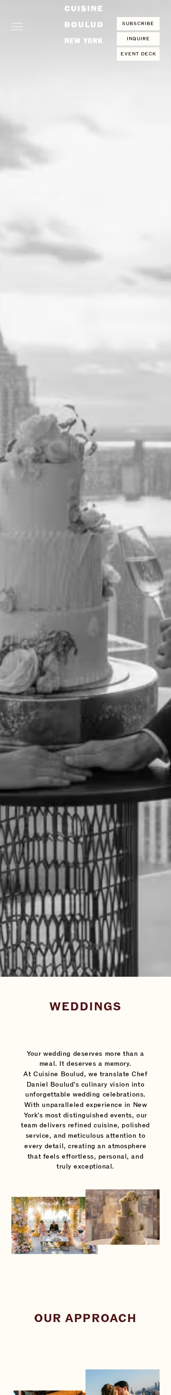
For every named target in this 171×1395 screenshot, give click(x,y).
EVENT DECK (138, 54)
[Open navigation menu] (17, 24)
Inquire (138, 39)
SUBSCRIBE (138, 23)
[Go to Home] (84, 25)
